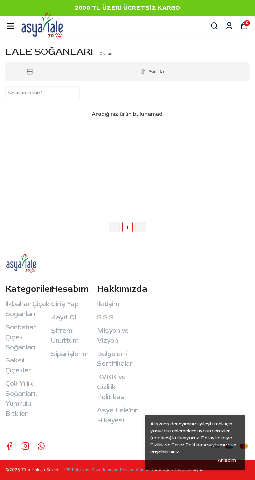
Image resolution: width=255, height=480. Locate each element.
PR (68, 469)
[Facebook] (9, 446)
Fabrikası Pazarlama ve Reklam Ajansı (110, 469)
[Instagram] (25, 446)
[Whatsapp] (41, 446)
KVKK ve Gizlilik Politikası (111, 387)
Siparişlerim (70, 354)
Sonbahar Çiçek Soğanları (20, 337)
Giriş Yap (65, 304)
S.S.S (105, 317)
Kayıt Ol (63, 317)
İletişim (108, 304)
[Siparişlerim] (229, 26)
